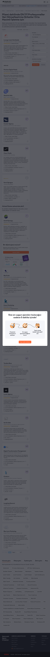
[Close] (45, 312)
